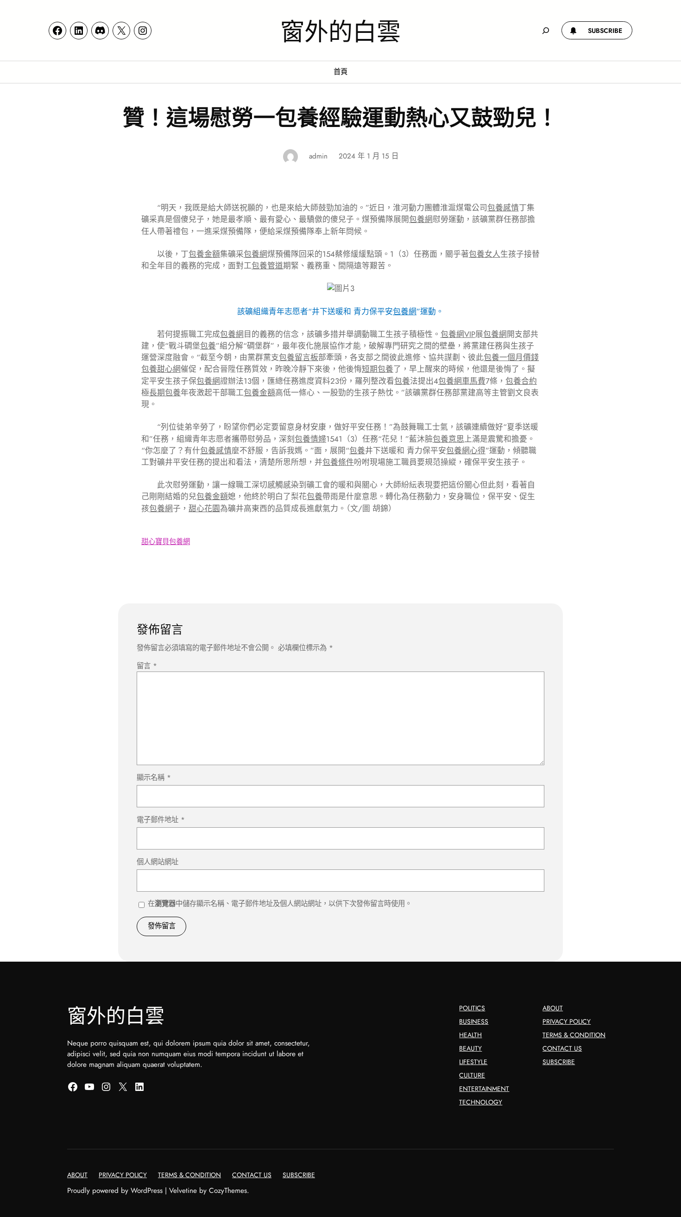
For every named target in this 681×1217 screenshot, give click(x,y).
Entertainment (484, 1088)
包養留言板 (298, 357)
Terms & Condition (573, 1035)
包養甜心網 (161, 368)
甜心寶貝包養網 (165, 542)
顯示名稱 (154, 778)
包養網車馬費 (462, 381)
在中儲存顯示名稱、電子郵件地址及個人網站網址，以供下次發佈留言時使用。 (280, 904)
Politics (472, 1008)
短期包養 (377, 368)
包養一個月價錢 (511, 357)
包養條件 (338, 462)
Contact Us (562, 1048)
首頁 (340, 72)
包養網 (421, 219)
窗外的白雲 (340, 30)
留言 (147, 666)
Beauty (470, 1048)
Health (470, 1035)
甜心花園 (204, 508)
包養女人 (484, 254)
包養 (208, 345)
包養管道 (267, 265)
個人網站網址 (157, 862)
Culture (472, 1075)
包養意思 (448, 438)
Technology (480, 1102)
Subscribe (558, 1061)
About (552, 1008)
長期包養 (165, 392)
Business (473, 1021)
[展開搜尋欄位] (545, 30)
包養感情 (503, 207)
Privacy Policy (566, 1021)
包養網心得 (466, 450)
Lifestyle (473, 1061)
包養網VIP (458, 334)
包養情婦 (310, 438)
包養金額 (204, 254)
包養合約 (521, 381)
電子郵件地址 (161, 820)
